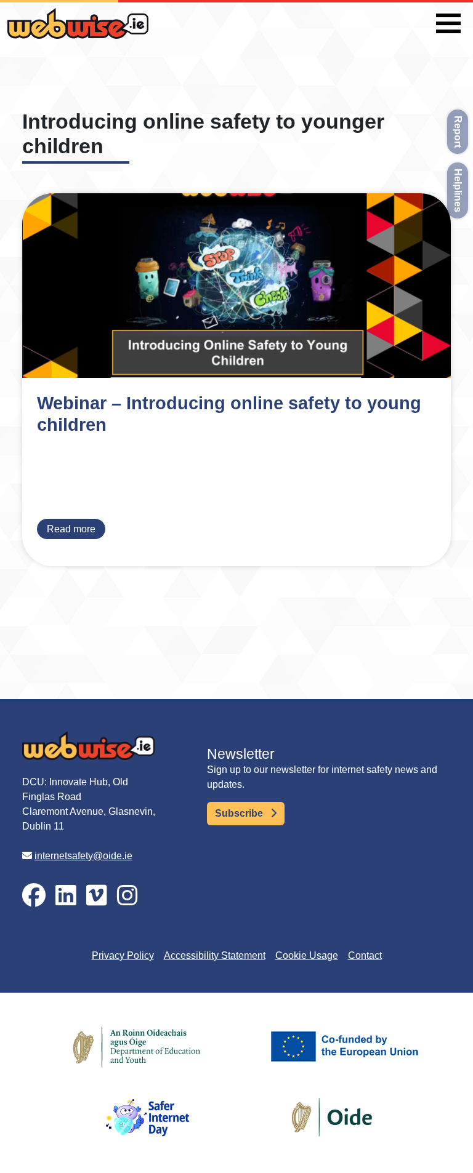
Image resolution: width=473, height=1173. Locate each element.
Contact (365, 955)
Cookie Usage (306, 955)
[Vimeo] (96, 896)
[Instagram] (127, 896)
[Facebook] (34, 896)
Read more (71, 529)
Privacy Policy (123, 955)
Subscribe (240, 813)
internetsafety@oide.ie (83, 856)
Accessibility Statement (214, 955)
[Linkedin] (65, 896)
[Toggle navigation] (448, 23)
